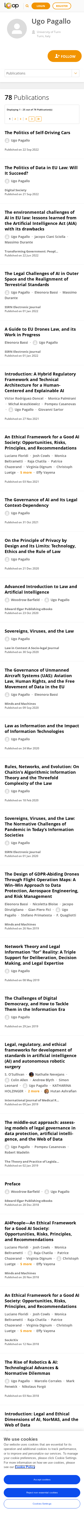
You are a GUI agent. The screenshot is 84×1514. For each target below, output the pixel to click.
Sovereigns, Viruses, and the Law (39, 631)
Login (41, 6)
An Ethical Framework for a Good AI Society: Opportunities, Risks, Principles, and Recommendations (42, 442)
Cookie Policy (25, 1467)
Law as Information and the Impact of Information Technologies (42, 728)
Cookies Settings (42, 1503)
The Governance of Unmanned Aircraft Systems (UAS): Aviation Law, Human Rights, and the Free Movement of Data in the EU (40, 678)
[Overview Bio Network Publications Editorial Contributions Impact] (42, 73)
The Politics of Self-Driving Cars (37, 132)
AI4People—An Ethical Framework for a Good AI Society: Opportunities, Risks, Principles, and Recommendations (40, 1231)
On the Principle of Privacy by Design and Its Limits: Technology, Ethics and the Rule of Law (40, 545)
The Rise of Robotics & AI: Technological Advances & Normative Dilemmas (32, 1367)
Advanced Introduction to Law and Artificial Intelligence (41, 589)
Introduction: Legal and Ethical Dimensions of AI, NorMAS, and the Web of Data (41, 1419)
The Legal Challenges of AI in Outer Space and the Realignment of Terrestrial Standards (42, 279)
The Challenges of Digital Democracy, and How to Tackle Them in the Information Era (37, 1003)
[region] (42, 1472)
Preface (13, 1184)
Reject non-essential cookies (42, 1492)
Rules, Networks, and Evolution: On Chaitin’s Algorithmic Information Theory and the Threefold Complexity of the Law (42, 775)
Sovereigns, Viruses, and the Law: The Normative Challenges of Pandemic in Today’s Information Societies (40, 826)
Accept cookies (42, 1479)
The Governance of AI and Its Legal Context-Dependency (41, 502)
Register (62, 6)
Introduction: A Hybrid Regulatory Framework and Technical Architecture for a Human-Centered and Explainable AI (40, 382)
